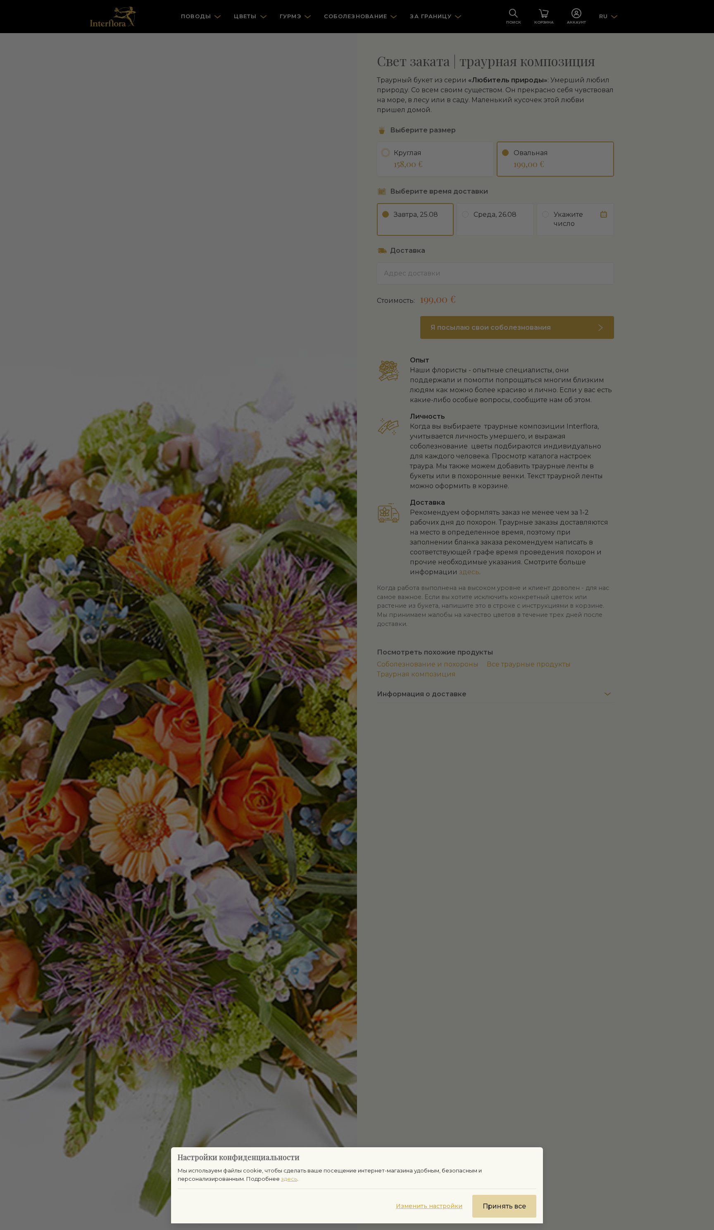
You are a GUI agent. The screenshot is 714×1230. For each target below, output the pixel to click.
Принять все (504, 1206)
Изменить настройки (429, 1206)
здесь (289, 1178)
